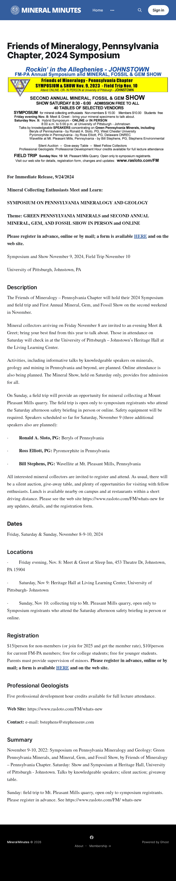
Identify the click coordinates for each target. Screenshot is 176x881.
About (79, 846)
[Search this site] (139, 10)
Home (98, 10)
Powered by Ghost (155, 842)
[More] (112, 10)
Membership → (100, 846)
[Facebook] (92, 837)
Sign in (158, 10)
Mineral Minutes (18, 842)
